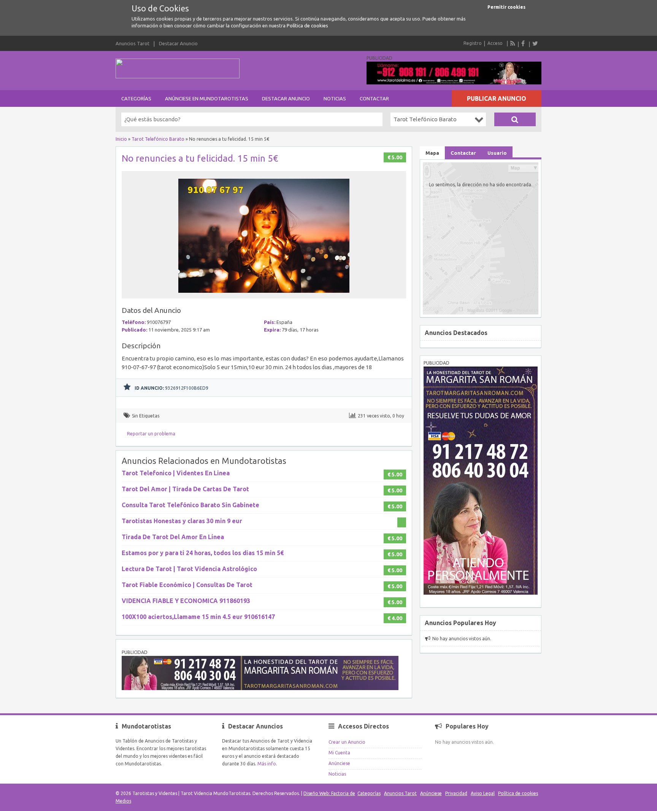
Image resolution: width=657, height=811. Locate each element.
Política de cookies (307, 25)
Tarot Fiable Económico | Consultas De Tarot (187, 584)
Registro (472, 43)
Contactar (374, 98)
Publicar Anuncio (496, 98)
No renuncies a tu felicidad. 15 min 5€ (200, 158)
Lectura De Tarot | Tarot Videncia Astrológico (189, 568)
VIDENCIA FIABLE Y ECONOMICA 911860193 (186, 600)
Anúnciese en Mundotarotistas (206, 98)
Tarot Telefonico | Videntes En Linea (176, 473)
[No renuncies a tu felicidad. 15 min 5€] (264, 294)
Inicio (121, 138)
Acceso (495, 43)
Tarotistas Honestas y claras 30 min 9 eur (182, 520)
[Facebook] (524, 43)
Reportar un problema (151, 433)
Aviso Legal (483, 793)
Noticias (335, 98)
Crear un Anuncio (346, 742)
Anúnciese (339, 763)
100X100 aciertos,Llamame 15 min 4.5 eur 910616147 (198, 616)
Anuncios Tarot (132, 43)
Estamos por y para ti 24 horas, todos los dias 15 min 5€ (203, 552)
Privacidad (456, 793)
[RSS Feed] (513, 43)
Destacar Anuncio (178, 43)
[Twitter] (535, 43)
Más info (266, 763)
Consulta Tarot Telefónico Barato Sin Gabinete (190, 505)
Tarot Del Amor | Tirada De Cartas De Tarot (185, 489)
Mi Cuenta (339, 752)
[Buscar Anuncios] (515, 119)
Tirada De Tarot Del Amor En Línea (173, 536)
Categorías (136, 98)
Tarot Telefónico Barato (158, 138)
